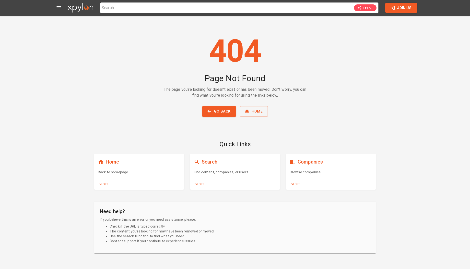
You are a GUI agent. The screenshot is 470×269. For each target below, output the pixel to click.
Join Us (404, 8)
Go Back (222, 111)
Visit (103, 184)
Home (257, 111)
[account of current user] (59, 8)
